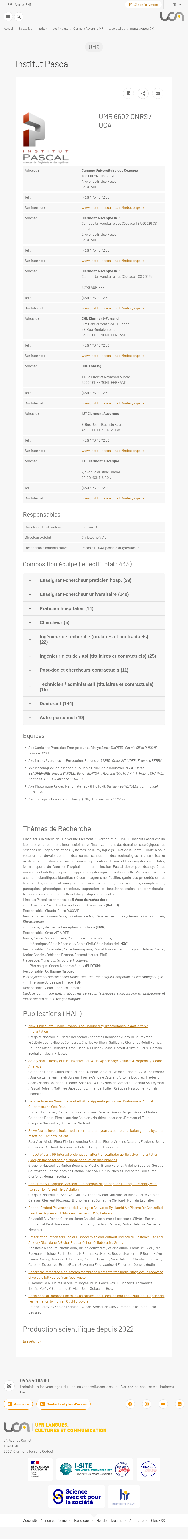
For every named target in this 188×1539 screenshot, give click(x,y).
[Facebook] (130, 1404)
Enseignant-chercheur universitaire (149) (84, 594)
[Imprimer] (128, 93)
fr (174, 4)
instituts (43, 28)
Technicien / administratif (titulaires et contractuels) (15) (97, 687)
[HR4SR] (124, 1497)
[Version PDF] (157, 93)
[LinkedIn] (179, 1404)
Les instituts (60, 28)
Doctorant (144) (56, 703)
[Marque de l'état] (40, 1469)
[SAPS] (76, 1497)
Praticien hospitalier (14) (67, 608)
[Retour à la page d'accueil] (172, 16)
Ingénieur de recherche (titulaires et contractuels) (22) (94, 639)
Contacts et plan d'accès (67, 1404)
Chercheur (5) (54, 622)
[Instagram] (146, 1404)
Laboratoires (116, 28)
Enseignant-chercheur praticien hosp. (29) (86, 580)
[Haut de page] (6, 1532)
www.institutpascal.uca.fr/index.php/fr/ (113, 207)
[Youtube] (163, 1404)
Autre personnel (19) (62, 717)
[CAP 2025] (95, 1469)
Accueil (9, 28)
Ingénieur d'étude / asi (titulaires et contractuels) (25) (98, 656)
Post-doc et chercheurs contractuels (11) (84, 670)
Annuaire (21, 1404)
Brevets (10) (32, 1341)
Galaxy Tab (25, 28)
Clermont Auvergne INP (88, 28)
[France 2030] (149, 1469)
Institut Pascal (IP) (142, 28)
